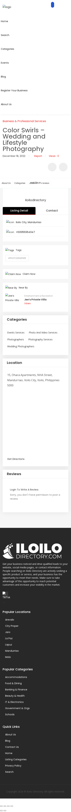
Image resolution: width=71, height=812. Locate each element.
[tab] (35, 319)
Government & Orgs (17, 708)
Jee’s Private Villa (35, 299)
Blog (7, 740)
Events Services (15, 332)
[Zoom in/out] (1, 806)
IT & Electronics (14, 702)
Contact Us (12, 747)
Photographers (15, 339)
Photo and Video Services (43, 332)
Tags (19, 250)
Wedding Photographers (20, 346)
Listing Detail (19, 211)
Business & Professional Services (24, 121)
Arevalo (9, 619)
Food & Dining (13, 683)
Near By (23, 287)
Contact (52, 211)
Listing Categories (16, 759)
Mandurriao (34, 222)
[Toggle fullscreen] (4, 806)
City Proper (11, 626)
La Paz (9, 638)
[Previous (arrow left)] (1, 810)
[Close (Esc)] (11, 806)
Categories (19, 183)
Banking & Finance (16, 689)
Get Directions (15, 459)
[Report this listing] (63, 167)
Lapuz (8, 644)
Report (38, 156)
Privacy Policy (13, 765)
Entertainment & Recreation (38, 295)
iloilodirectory (35, 200)
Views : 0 (54, 156)
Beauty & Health (15, 696)
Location (14, 362)
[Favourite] (52, 167)
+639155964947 (25, 232)
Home (8, 753)
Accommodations (16, 677)
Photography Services (40, 339)
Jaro (7, 632)
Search (9, 772)
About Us (6, 183)
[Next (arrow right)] (4, 810)
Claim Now (29, 274)
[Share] (8, 806)
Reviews (45, 183)
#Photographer (17, 258)
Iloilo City (21, 222)
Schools (9, 714)
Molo (8, 657)
